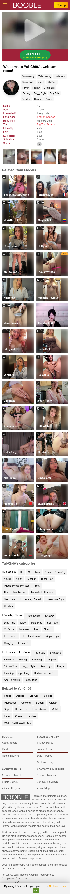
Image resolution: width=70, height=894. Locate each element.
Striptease (55, 652)
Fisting (23, 659)
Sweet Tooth (28, 81)
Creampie (23, 643)
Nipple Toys (52, 636)
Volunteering (28, 76)
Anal (36, 629)
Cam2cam (10, 599)
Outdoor (8, 606)
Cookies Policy (45, 762)
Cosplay (26, 98)
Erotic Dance (33, 616)
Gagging (8, 643)
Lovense (24, 629)
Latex (7, 716)
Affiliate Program (11, 788)
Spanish (50, 117)
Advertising (43, 788)
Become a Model (11, 775)
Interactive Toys (55, 599)
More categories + (17, 723)
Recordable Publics (15, 592)
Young (7, 579)
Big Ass (50, 124)
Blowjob (38, 98)
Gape (7, 709)
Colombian (34, 572)
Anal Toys (46, 666)
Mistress (52, 81)
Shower (49, 616)
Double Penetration (44, 673)
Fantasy (26, 93)
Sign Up (61, 5)
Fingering (9, 659)
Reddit (5, 749)
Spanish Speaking (55, 572)
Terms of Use (44, 749)
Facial (7, 695)
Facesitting (31, 679)
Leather (32, 716)
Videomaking (44, 76)
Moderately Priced (30, 599)
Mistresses (10, 702)
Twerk (23, 622)
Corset (19, 716)
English (41, 117)
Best (37, 585)
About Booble (9, 742)
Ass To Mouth (12, 679)
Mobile (55, 709)
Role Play (36, 622)
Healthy (36, 87)
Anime (49, 98)
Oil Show (9, 629)
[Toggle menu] (5, 5)
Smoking (37, 659)
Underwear (60, 76)
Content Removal (46, 775)
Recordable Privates (42, 592)
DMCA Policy (44, 755)
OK (36, 890)
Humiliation (21, 709)
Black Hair (47, 579)
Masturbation (39, 709)
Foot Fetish (10, 636)
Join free (34, 55)
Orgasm (53, 702)
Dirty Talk (54, 93)
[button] (64, 156)
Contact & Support (47, 781)
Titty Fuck (39, 652)
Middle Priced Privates (17, 585)
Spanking (23, 673)
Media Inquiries (10, 755)
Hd (21, 572)
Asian (19, 579)
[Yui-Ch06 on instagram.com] (39, 144)
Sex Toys (52, 622)
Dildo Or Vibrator (31, 636)
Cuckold (26, 702)
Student (40, 702)
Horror (25, 87)
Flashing (9, 673)
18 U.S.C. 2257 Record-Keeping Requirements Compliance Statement (28, 876)
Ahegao (61, 666)
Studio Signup (10, 782)
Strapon (20, 695)
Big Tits (41, 124)
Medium (31, 579)
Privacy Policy (45, 742)
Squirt (41, 81)
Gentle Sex (49, 87)
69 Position (10, 666)
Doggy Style (40, 93)
